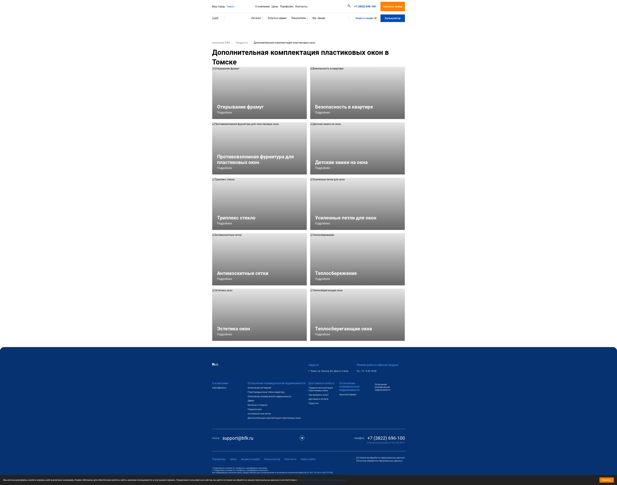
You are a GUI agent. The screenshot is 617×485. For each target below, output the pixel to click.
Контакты (301, 6)
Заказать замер (392, 6)
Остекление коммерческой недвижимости (269, 396)
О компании (262, 6)
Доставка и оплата (318, 399)
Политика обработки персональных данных (379, 460)
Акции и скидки (365, 18)
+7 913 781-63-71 (397, 442)
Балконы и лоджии (258, 405)
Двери (251, 400)
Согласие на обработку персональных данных (380, 457)
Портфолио (286, 6)
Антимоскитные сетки (259, 413)
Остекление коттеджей (259, 387)
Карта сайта (308, 459)
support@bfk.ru (237, 438)
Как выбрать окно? (318, 395)
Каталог (256, 18)
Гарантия (313, 403)
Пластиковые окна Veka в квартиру (266, 392)
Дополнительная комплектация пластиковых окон (274, 418)
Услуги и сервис (277, 18)
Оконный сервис (347, 394)
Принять (606, 480)
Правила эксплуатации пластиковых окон (320, 389)
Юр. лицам (319, 18)
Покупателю (298, 18)
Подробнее (225, 112)
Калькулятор (393, 18)
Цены (275, 6)
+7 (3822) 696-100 (365, 6)
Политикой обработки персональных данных (322, 480)
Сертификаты (219, 387)
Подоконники (255, 409)
